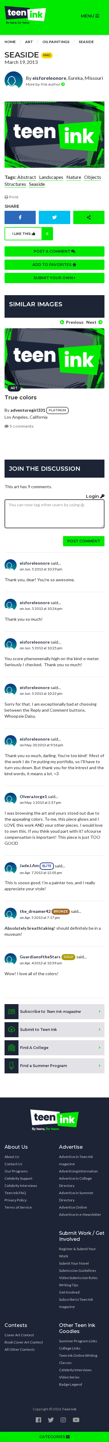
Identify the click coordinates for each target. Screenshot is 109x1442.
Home (10, 41)
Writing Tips (68, 1285)
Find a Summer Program (43, 1065)
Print (13, 197)
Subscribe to (50, 1011)
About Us (12, 1156)
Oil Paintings (55, 41)
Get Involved (69, 1292)
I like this (30, 234)
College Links (70, 1348)
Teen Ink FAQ (15, 1193)
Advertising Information (78, 1171)
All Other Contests (20, 1349)
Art (29, 41)
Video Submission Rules (78, 1277)
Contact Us (13, 1164)
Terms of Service (18, 1207)
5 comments (21, 426)
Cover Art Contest (19, 1335)
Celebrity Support (18, 1178)
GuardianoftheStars (40, 956)
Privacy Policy (16, 1200)
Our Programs (16, 1171)
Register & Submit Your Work (77, 1252)
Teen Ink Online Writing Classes (78, 1359)
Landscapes (51, 177)
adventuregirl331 (27, 409)
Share (12, 206)
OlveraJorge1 (33, 796)
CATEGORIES (52, 1436)
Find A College (34, 1047)
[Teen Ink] (27, 15)
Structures (15, 184)
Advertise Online (73, 1207)
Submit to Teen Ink (38, 1029)
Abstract (26, 177)
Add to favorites (52, 264)
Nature (73, 177)
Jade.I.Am (29, 865)
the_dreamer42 (35, 911)
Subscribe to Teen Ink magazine (76, 1303)
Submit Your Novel (74, 1263)
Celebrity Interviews (21, 1185)
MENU (88, 16)
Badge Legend (70, 1384)
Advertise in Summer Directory (76, 1196)
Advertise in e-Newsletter (80, 1214)
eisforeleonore (49, 78)
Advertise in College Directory (75, 1182)
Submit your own (54, 278)
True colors (21, 397)
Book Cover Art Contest (24, 1342)
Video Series (69, 1377)
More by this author (43, 84)
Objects (92, 177)
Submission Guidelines (77, 1270)
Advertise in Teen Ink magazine (76, 1160)
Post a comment (52, 251)
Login (93, 496)
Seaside (86, 41)
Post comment (83, 541)
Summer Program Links (78, 1341)
